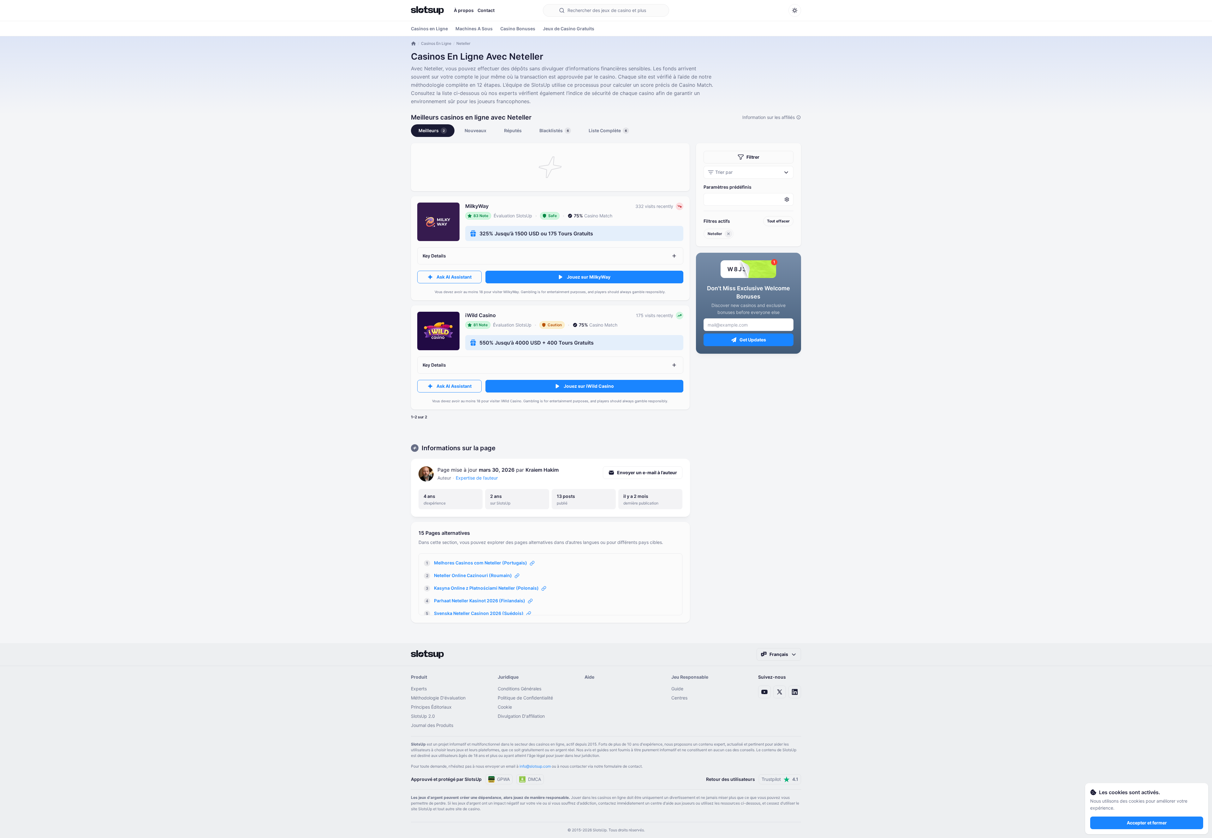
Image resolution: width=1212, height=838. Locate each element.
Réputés (513, 130)
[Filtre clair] (728, 234)
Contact (486, 10)
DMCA (534, 779)
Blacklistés (554, 130)
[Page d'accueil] (427, 10)
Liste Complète (608, 130)
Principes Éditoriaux (431, 707)
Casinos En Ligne (436, 43)
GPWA (503, 779)
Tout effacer (778, 221)
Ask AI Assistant (454, 277)
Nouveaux (475, 130)
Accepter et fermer (1147, 822)
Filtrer (752, 157)
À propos (464, 10)
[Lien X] (779, 692)
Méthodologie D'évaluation (438, 697)
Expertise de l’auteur (477, 478)
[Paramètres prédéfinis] (748, 199)
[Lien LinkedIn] (794, 692)
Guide (677, 688)
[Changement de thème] (794, 10)
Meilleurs (432, 130)
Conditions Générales (519, 688)
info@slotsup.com (535, 766)
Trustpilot (780, 779)
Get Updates (753, 339)
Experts (419, 688)
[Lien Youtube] (764, 692)
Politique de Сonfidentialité (525, 697)
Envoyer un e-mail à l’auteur (647, 472)
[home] (413, 43)
